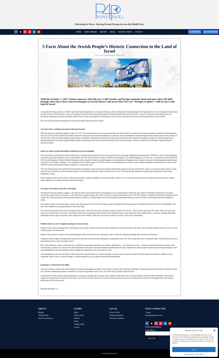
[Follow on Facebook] (16, 32)
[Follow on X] (20, 32)
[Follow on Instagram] (25, 32)
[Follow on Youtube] (39, 32)
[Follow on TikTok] (29, 32)
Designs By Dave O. (112, 353)
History (107, 55)
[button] (214, 330)
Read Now (120, 55)
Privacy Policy (199, 354)
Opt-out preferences (189, 354)
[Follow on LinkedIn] (34, 32)
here (56, 289)
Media (113, 55)
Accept (193, 349)
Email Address (150, 330)
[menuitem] (79, 32)
